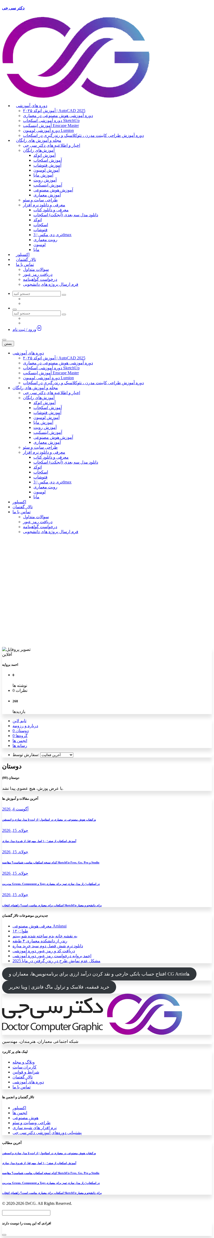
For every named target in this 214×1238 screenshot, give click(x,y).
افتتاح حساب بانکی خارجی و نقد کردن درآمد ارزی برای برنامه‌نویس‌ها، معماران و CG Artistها (99, 974)
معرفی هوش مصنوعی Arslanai (40, 926)
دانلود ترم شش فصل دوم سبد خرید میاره (48, 946)
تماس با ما (22, 1087)
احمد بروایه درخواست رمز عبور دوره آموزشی (52, 956)
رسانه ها (20, 745)
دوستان (21, 730)
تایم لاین (19, 721)
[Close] (4, 1235)
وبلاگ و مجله (24, 1062)
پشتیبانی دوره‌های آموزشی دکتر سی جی (47, 1132)
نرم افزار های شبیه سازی (35, 1127)
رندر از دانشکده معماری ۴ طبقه (40, 941)
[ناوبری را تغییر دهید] (4, 340)
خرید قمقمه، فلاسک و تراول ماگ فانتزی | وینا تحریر (59, 987)
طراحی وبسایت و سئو (32, 1122)
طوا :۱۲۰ (20, 931)
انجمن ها (20, 740)
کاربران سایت (25, 1067)
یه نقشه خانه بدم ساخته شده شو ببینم (45, 936)
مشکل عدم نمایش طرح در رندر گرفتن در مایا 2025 (56, 961)
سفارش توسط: (26, 754)
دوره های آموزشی (28, 1082)
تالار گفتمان (23, 1077)
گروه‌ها (20, 735)
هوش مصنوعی (25, 1118)
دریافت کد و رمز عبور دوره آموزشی (44, 951)
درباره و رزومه (25, 725)
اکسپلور (19, 1108)
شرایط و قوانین (26, 1072)
